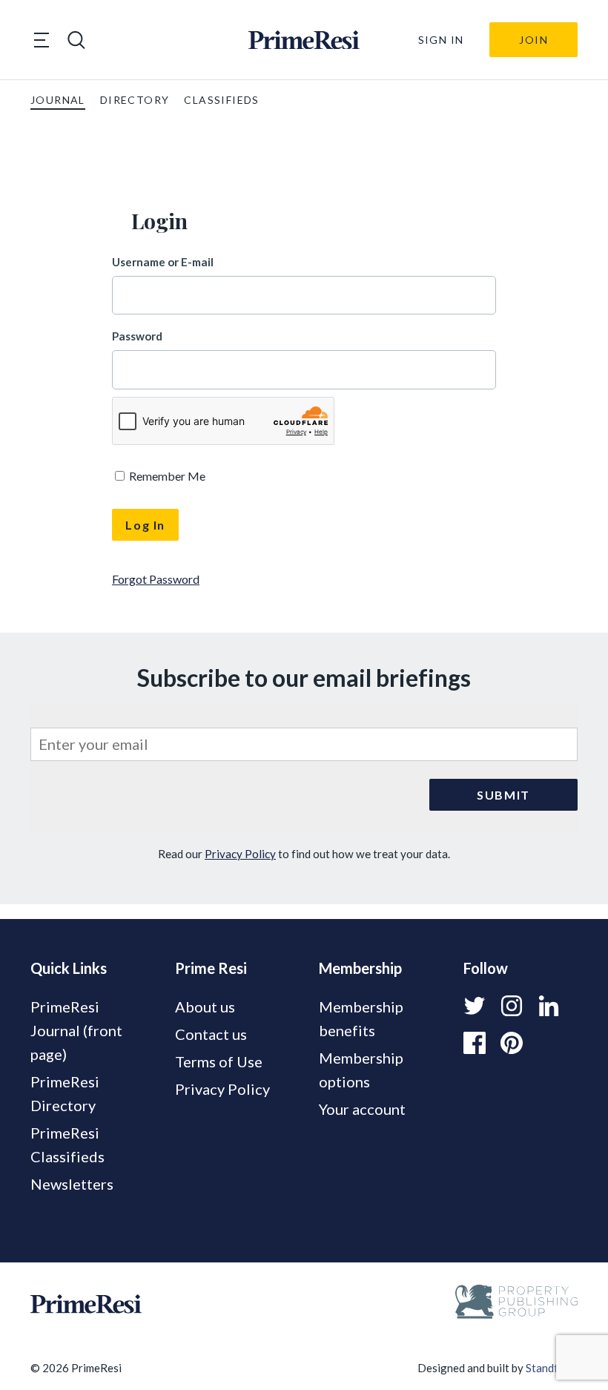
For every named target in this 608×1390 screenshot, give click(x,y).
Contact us (211, 1034)
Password (137, 336)
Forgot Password (155, 579)
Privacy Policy (240, 853)
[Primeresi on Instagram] (511, 1006)
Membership (360, 968)
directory (135, 99)
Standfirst (550, 1367)
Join (533, 39)
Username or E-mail (163, 262)
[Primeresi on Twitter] (474, 1006)
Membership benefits (361, 1018)
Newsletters (71, 1184)
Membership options (361, 1069)
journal (57, 99)
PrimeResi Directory (64, 1093)
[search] (76, 40)
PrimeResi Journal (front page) (76, 1030)
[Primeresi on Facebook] (474, 1043)
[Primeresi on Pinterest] (511, 1043)
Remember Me (166, 476)
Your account (362, 1109)
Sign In (441, 39)
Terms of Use (218, 1061)
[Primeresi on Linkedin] (549, 1006)
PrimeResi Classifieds (67, 1144)
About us (205, 1006)
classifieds (221, 99)
